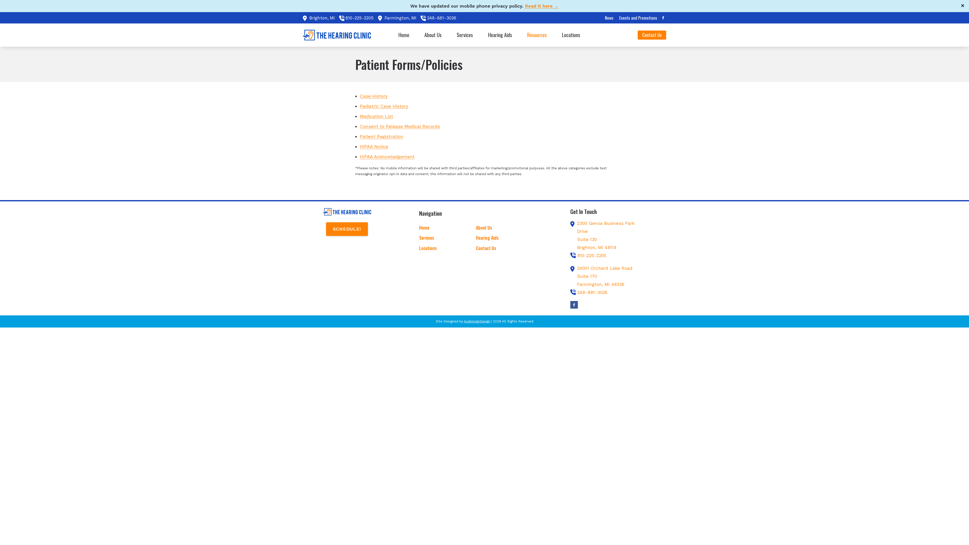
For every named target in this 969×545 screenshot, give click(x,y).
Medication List (376, 116)
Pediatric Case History (384, 106)
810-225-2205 (359, 17)
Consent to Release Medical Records (400, 126)
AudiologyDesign (477, 321)
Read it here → (542, 6)
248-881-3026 (441, 17)
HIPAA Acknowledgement (387, 156)
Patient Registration (381, 136)
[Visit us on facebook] (663, 17)
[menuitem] (609, 18)
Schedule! (347, 229)
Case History (374, 96)
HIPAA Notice (374, 146)
